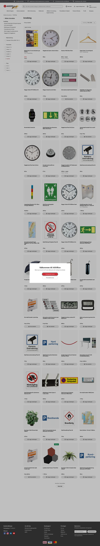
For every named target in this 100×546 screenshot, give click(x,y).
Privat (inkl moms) (50, 277)
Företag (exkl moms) (50, 274)
